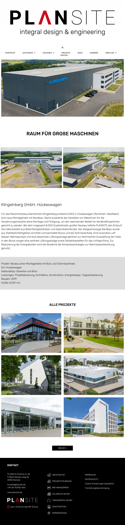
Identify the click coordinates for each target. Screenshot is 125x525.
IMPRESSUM (90, 475)
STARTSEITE (10, 53)
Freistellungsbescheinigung (97, 488)
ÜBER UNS (109, 53)
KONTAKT (64, 55)
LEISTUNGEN (27, 53)
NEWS (80, 53)
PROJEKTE (66, 53)
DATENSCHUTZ (91, 479)
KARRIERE (94, 53)
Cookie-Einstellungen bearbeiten (99, 483)
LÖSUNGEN (47, 53)
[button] (62, 47)
